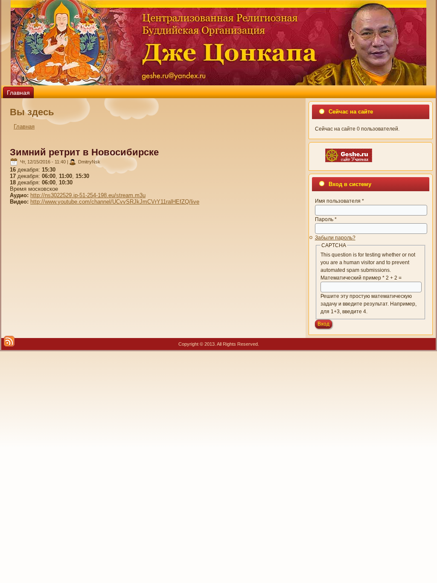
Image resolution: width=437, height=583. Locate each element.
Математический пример (352, 278)
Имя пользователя (339, 201)
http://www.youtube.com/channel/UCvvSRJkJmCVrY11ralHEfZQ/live (114, 201)
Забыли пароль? (335, 238)
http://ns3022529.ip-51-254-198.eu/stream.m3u (88, 195)
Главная (18, 92)
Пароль (326, 219)
